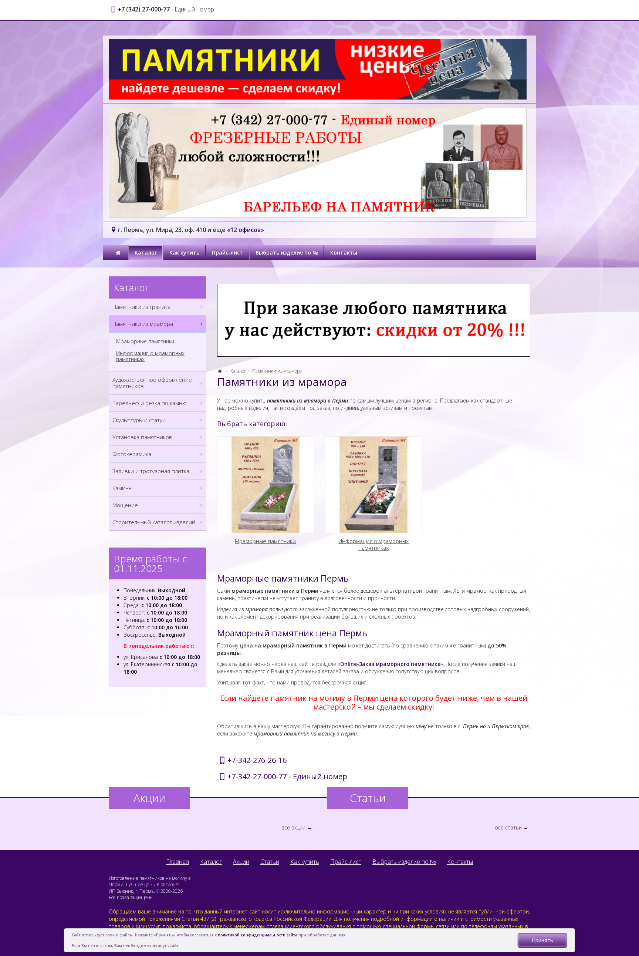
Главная (177, 862)
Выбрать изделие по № (287, 252)
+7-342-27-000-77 (257, 776)
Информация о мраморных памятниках (150, 356)
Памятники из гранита (141, 306)
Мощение (125, 505)
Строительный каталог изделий (153, 522)
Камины (122, 488)
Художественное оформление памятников (152, 383)
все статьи (508, 827)
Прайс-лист (227, 252)
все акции (293, 827)
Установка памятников (142, 437)
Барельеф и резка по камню (149, 403)
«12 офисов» (245, 230)
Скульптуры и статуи (139, 420)
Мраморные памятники (145, 341)
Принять (542, 940)
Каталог (146, 252)
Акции (241, 862)
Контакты (343, 252)
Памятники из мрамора (277, 371)
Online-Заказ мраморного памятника (390, 663)
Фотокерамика (131, 454)
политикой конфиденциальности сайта (257, 935)
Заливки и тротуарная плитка (150, 471)
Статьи (269, 862)
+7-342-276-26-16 (257, 760)
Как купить (184, 252)
